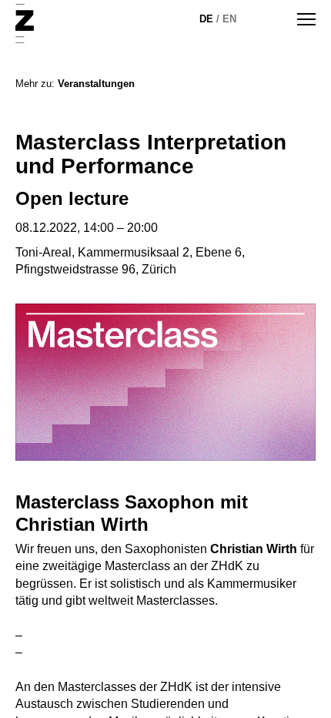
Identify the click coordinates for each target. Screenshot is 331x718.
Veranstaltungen (96, 83)
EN (229, 19)
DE (206, 19)
